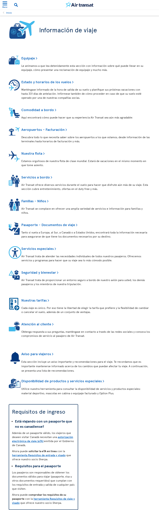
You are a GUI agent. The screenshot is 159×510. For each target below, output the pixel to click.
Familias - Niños (33, 200)
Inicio (9, 12)
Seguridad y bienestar (38, 272)
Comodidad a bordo (37, 109)
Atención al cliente (36, 323)
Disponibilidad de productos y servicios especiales (61, 380)
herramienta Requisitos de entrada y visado (39, 455)
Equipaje (28, 58)
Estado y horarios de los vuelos (46, 81)
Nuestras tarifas (34, 300)
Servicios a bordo (35, 177)
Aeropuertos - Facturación (43, 129)
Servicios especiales (37, 248)
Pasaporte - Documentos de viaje (48, 224)
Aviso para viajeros (36, 353)
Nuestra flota (31, 153)
